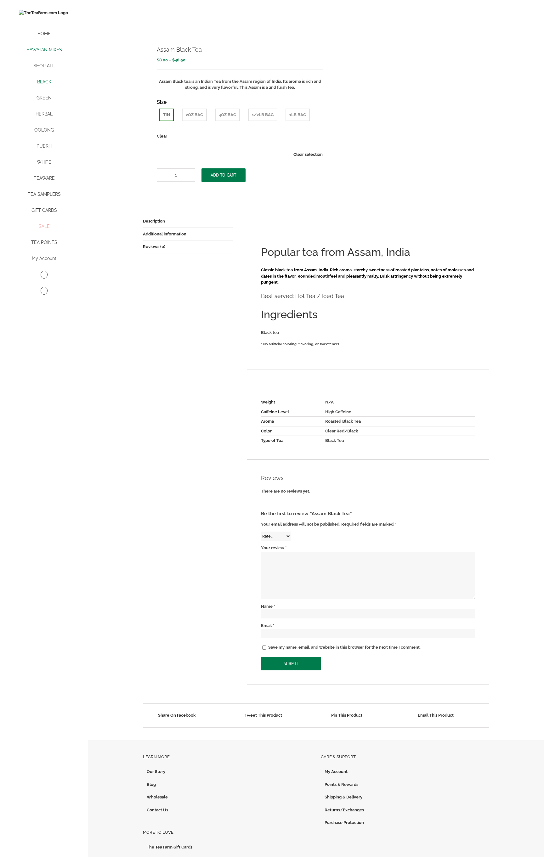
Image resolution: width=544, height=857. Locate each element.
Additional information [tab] (164, 234)
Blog (151, 784)
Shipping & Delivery (343, 797)
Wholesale (157, 797)
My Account (336, 771)
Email (267, 625)
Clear (162, 136)
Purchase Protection (344, 822)
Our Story (156, 771)
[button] (44, 291)
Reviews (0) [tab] (154, 246)
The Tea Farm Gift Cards (169, 847)
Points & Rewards (341, 784)
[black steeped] (226, 23)
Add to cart (223, 175)
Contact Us (157, 810)
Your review (273, 547)
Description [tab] (154, 221)
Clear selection (308, 154)
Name (268, 606)
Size (162, 102)
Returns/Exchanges (344, 810)
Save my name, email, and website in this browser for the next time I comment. (344, 647)
